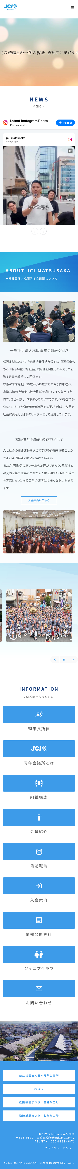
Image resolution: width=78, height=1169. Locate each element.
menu (72, 7)
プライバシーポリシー (59, 1148)
